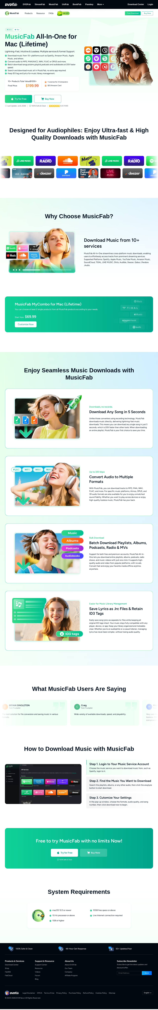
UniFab (65, 4)
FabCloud (8, 975)
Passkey (89, 4)
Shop (7, 968)
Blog (36, 979)
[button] (133, 13)
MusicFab (53, 4)
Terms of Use (49, 993)
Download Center (136, 4)
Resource (40, 13)
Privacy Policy (61, 993)
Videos (37, 972)
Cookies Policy (101, 993)
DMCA (39, 993)
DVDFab (27, 4)
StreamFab (40, 4)
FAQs (51, 13)
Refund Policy (88, 993)
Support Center (41, 965)
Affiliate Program (71, 975)
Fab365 (8, 972)
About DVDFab (70, 965)
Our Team (68, 968)
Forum (37, 975)
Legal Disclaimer (28, 993)
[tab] (9, 29)
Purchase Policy (75, 993)
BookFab (77, 4)
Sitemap (112, 993)
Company (68, 972)
